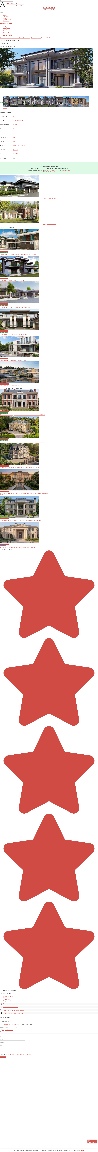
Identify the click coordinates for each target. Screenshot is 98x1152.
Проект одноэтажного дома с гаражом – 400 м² (15, 307)
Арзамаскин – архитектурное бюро (11, 38)
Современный (18, 120)
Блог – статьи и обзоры (10, 1007)
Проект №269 (4, 411)
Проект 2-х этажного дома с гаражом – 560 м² (14, 334)
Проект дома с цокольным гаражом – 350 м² (14, 360)
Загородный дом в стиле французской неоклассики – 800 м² (19, 467)
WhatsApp (66, 170)
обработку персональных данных (20, 1054)
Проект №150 (4, 331)
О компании (7, 19)
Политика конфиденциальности (13, 1010)
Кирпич (15, 124)
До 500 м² (16, 154)
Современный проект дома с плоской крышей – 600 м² (18, 254)
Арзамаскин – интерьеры (11, 1024)
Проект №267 (4, 466)
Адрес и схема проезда (10, 1004)
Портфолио (6, 16)
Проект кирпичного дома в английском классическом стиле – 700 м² (22, 415)
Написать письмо (49, 171)
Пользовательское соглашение (13, 1013)
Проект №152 (4, 304)
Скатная (15, 149)
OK (82, 1150)
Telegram (6, 998)
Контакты (6, 21)
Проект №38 (4, 278)
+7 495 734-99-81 (55, 170)
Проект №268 (4, 438)
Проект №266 (4, 491)
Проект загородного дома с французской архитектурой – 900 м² (20, 520)
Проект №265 (4, 518)
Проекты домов (36, 38)
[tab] (50, 108)
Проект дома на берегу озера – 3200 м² (12, 385)
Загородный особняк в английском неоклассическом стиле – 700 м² (22, 442)
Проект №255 (4, 384)
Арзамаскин (15, 3)
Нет (14, 129)
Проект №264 (4, 544)
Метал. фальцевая (19, 145)
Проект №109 (4, 251)
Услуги (5, 18)
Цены (5, 108)
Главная (5, 15)
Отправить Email (8, 1001)
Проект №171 (4, 358)
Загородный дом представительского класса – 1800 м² (17, 547)
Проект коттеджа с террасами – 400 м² (12, 280)
